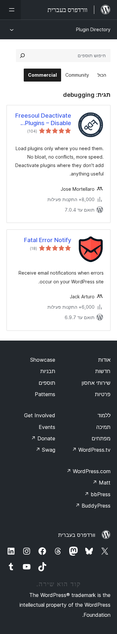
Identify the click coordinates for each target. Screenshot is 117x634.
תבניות (47, 371)
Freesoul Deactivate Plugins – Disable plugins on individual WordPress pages (43, 119)
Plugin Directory (93, 29)
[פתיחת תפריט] (10, 9)
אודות (104, 359)
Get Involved (39, 415)
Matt (101, 482)
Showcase (42, 359)
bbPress (97, 494)
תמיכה (103, 427)
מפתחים (101, 438)
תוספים (47, 383)
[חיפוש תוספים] (22, 55)
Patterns (45, 394)
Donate (43, 438)
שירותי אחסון (96, 383)
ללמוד (104, 415)
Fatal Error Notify (47, 240)
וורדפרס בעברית (76, 535)
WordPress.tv (91, 449)
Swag (45, 449)
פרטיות (102, 394)
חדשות (102, 371)
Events (47, 427)
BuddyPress (92, 505)
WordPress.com (88, 471)
